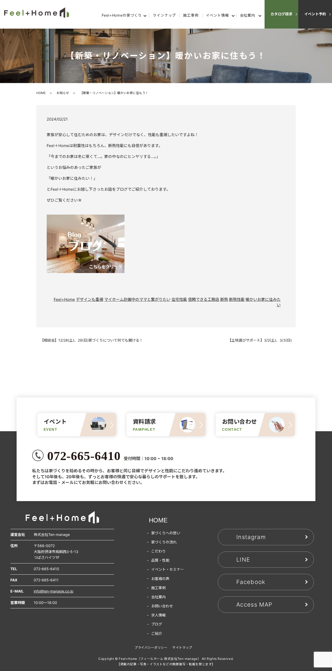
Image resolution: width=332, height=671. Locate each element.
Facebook (251, 582)
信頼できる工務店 (203, 299)
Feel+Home (64, 299)
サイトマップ (182, 647)
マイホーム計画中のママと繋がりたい (137, 299)
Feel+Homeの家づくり (122, 15)
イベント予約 (315, 14)
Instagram (251, 537)
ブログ (156, 624)
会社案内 (247, 15)
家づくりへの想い (165, 533)
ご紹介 (156, 633)
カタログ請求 (281, 14)
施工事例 (190, 15)
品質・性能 (160, 560)
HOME (41, 93)
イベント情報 (217, 15)
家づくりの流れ (164, 542)
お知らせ (63, 93)
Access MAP (254, 604)
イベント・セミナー (167, 569)
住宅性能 (179, 299)
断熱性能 (237, 299)
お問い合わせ (162, 606)
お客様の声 (160, 578)
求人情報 (158, 615)
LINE (243, 559)
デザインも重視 (89, 299)
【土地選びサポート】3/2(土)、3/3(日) (260, 340)
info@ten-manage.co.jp (53, 591)
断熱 (224, 299)
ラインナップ (164, 15)
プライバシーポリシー (151, 647)
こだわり (158, 551)
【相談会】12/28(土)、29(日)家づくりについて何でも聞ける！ (91, 340)
